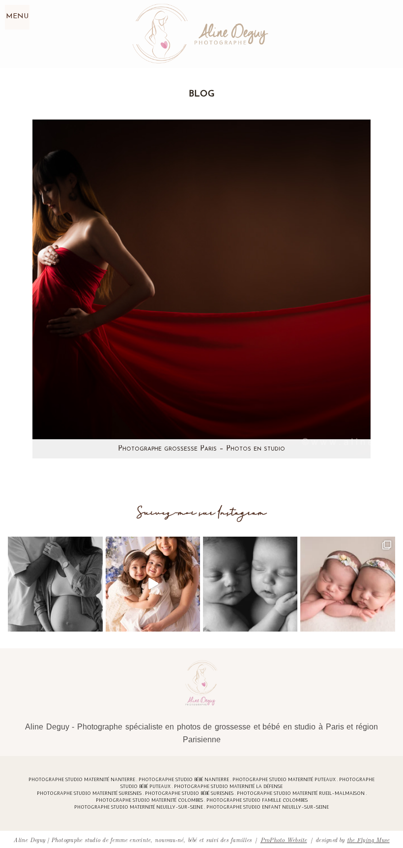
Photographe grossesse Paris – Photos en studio (201, 449)
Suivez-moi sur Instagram (202, 512)
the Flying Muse (368, 839)
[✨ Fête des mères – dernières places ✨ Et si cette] (153, 584)
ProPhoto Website (283, 839)
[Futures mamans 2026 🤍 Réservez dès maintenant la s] (250, 584)
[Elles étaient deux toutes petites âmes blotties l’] (347, 584)
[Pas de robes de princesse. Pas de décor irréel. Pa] (55, 584)
